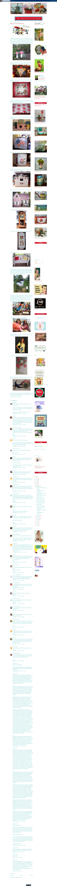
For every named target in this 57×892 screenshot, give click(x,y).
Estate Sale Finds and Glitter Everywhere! (40, 508)
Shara (13, 456)
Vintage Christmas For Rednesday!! (39, 513)
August (38, 519)
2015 (37, 476)
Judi (13, 438)
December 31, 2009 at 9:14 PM (19, 540)
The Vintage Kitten (15, 582)
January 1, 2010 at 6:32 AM (18, 572)
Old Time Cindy (15, 564)
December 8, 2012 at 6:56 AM (19, 821)
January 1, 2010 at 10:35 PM (18, 627)
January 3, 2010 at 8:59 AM (18, 634)
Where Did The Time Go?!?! (40, 502)
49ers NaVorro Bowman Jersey (17, 843)
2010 (37, 483)
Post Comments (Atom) (17, 877)
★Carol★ (41, 75)
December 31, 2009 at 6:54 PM (19, 523)
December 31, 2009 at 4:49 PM (19, 424)
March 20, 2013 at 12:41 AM (18, 851)
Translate (42, 24)
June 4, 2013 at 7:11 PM (17, 870)
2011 (37, 482)
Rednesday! (38, 489)
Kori (13, 470)
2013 (37, 479)
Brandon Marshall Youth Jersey (17, 834)
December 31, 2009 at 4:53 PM (19, 436)
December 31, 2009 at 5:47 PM (19, 502)
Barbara (14, 629)
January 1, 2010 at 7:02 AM (18, 589)
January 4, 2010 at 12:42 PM (18, 643)
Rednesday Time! (39, 504)
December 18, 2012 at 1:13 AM (19, 845)
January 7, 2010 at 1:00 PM (18, 660)
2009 (37, 485)
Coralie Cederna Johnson (16, 574)
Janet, (13, 637)
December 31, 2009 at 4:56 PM (19, 446)
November (38, 515)
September (38, 518)
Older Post (31, 875)
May (37, 523)
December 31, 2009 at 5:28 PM (19, 482)
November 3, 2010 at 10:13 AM (19, 670)
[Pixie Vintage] (40, 366)
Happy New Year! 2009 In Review (41, 487)
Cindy (14, 526)
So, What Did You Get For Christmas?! (40, 491)
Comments (37, 263)
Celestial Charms (15, 493)
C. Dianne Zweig (15, 619)
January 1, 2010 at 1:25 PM (18, 610)
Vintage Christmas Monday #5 (41, 495)
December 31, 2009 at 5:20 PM (19, 474)
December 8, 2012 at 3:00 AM (19, 746)
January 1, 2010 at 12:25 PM (18, 603)
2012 (37, 480)
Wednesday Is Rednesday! (40, 500)
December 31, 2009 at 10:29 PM (19, 552)
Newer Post (11, 875)
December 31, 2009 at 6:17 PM (19, 512)
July (37, 521)
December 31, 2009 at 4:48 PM (19, 413)
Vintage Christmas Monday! (40, 501)
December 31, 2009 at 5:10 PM (19, 467)
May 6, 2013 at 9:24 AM (17, 857)
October (38, 516)
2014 (37, 477)
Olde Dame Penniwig (16, 534)
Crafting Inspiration (39, 497)
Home (22, 875)
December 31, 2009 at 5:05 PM (19, 454)
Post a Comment (12, 873)
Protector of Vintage (16, 606)
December (38, 486)
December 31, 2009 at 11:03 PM (19, 562)
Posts (37, 261)
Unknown (14, 543)
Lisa (13, 591)
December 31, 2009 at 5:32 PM (19, 491)
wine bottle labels (15, 868)
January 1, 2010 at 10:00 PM (18, 617)
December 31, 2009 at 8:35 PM (19, 531)
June (37, 522)
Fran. (13, 415)
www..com (39, 457)
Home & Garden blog (37, 571)
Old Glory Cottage (28, 4)
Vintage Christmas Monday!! (40, 505)
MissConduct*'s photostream (40, 460)
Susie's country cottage (16, 427)
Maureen (14, 402)
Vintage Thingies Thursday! (40, 498)
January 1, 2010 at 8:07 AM (18, 595)
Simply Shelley (15, 484)
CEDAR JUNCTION (16, 653)
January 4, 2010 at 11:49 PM (18, 650)
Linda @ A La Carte (16, 448)
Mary (13, 515)
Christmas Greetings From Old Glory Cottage (40, 494)
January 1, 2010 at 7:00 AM (18, 580)
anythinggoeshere (15, 476)
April (37, 525)
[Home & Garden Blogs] (37, 570)
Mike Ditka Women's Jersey (17, 825)
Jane (13, 554)
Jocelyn (14, 504)
